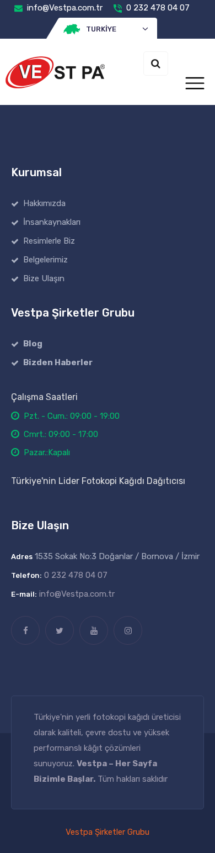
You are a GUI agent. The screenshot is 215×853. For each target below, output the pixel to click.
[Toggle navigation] (195, 84)
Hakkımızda (44, 203)
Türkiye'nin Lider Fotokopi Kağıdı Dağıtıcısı (98, 481)
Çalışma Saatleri (44, 397)
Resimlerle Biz (49, 241)
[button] (107, 29)
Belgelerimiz (45, 260)
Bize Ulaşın (43, 278)
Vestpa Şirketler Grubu (107, 832)
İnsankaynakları (51, 222)
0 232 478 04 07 (158, 8)
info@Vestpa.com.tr (65, 8)
